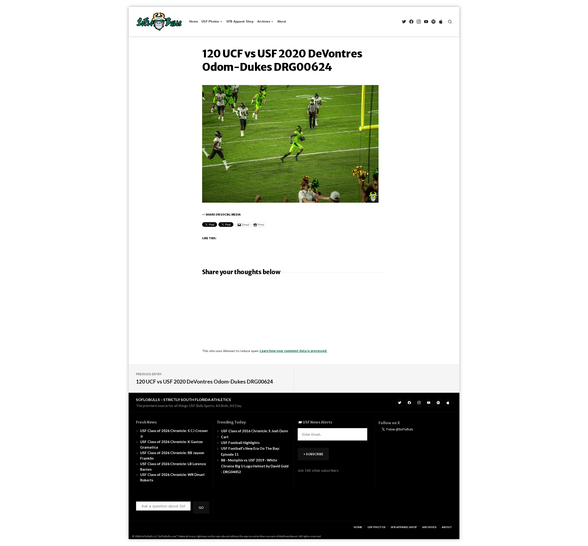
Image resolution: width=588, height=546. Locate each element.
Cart (225, 437)
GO (201, 507)
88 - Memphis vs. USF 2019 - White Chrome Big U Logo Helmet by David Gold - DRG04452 (254, 466)
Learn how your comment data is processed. (293, 351)
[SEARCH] (448, 22)
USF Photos (210, 21)
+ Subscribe (313, 454)
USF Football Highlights (240, 443)
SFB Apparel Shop (240, 21)
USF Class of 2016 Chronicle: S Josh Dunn (254, 431)
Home (193, 21)
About (281, 21)
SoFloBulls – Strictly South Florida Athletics (183, 399)
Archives (263, 21)
